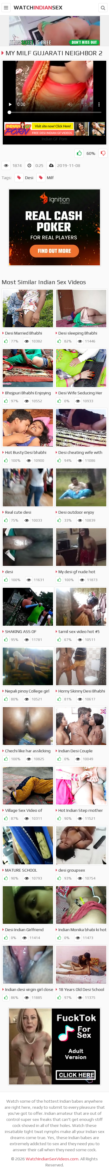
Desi (29, 177)
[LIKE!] (79, 153)
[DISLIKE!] (102, 153)
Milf (50, 177)
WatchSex (38, 7)
